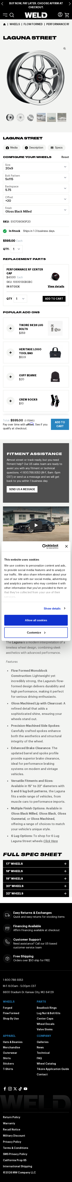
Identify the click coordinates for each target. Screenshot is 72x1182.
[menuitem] (12, 15)
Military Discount (14, 1135)
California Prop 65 (14, 1160)
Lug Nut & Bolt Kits (48, 1013)
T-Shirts (8, 1069)
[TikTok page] (20, 1089)
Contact (42, 1074)
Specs (59, 147)
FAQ (39, 1058)
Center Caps (45, 1018)
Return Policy (11, 1117)
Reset (65, 157)
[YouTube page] (25, 1089)
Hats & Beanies (13, 1042)
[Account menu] (60, 14)
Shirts (7, 1058)
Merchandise (11, 1047)
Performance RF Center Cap (24, 271)
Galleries (43, 1042)
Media (14, 147)
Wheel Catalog (46, 1063)
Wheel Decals (45, 1024)
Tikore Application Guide (53, 1069)
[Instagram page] (10, 1089)
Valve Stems (45, 1029)
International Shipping (17, 1166)
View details (56, 286)
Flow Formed (11, 1013)
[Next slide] (70, 3)
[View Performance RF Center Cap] (57, 276)
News (40, 1047)
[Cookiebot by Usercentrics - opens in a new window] (43, 546)
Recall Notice (11, 1129)
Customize (34, 632)
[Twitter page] (15, 1089)
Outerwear (10, 1053)
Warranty (9, 1123)
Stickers (8, 1063)
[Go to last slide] (2, 3)
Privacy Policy (12, 1141)
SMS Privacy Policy (15, 1154)
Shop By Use (11, 1018)
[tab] (10, 117)
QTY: (6, 249)
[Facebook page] (5, 1089)
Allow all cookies (36, 620)
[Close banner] (66, 546)
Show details (52, 608)
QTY (9, 298)
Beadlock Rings (47, 1007)
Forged (7, 1007)
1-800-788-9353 (13, 980)
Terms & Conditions (15, 1148)
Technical (43, 1053)
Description (36, 147)
